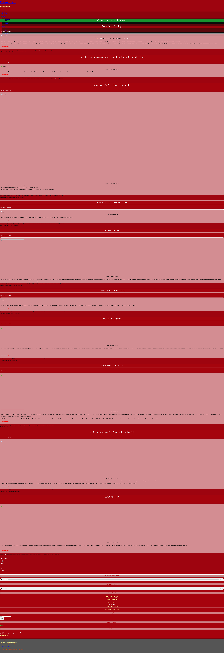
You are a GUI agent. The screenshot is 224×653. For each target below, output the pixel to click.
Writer (10, 62)
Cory (10, 437)
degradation (2, 313)
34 (2, 568)
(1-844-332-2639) (115, 609)
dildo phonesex (13, 78)
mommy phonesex (36, 50)
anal (1, 425)
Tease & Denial (63, 283)
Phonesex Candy (8, 2)
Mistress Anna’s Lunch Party (112, 290)
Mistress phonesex (32, 195)
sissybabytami (17, 79)
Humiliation (18, 51)
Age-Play (18, 50)
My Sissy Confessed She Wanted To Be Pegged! (112, 432)
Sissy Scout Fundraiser (112, 365)
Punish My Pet (112, 230)
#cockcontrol (2, 285)
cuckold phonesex (9, 554)
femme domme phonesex (28, 311)
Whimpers (7, 22)
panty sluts (27, 425)
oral (24, 358)
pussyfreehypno (21, 197)
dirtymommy (9, 79)
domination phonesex (20, 78)
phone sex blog (43, 50)
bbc (1, 360)
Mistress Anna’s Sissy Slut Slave (112, 202)
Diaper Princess (12, 51)
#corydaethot (2, 491)
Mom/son (30, 50)
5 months (4, 370)
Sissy (6, 20)
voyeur (50, 358)
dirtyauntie (15, 197)
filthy (13, 79)
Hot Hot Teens (7, 19)
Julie (10, 370)
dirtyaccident (4, 79)
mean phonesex (23, 283)
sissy (14, 285)
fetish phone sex (20, 223)
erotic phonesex (11, 311)
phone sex (13, 360)
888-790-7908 (5, 635)
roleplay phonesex (38, 489)
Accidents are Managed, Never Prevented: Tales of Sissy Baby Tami (112, 57)
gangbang (7, 313)
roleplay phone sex (31, 489)
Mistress (17, 225)
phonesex (48, 50)
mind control (20, 358)
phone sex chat (39, 283)
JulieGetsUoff (14, 426)
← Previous (4, 558)
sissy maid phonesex (40, 223)
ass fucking (4, 489)
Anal (1, 426)
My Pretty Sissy (112, 496)
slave (20, 313)
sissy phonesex (52, 50)
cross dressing (8, 425)
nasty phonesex (39, 195)
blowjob (3, 425)
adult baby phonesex (12, 50)
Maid (15, 225)
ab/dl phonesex (3, 50)
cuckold (1, 283)
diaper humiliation (5, 51)
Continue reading (5, 46)
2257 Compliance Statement (6, 646)
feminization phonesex (19, 311)
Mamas (6, 23)
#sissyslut (2, 225)
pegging (6, 491)
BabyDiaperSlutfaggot (6, 197)
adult (7, 50)
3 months (4, 31)
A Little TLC (5, 16)
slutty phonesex (61, 223)
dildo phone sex (12, 489)
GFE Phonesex (15, 358)
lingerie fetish (22, 425)
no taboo (47, 78)
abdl (1, 51)
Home (3, 12)
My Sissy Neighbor (112, 318)
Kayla (10, 31)
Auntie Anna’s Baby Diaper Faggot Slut (112, 85)
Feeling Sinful (5, 14)
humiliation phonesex (24, 50)
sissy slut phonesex (59, 78)
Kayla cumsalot (23, 51)
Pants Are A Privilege (112, 26)
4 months (4, 207)
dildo (7, 223)
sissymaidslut (16, 313)
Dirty (12, 197)
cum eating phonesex (15, 425)
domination (6, 225)
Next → (3, 570)
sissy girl (18, 491)
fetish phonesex (27, 78)
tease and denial (19, 285)
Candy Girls (4, 13)
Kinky (6, 555)
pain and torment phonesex (31, 283)
